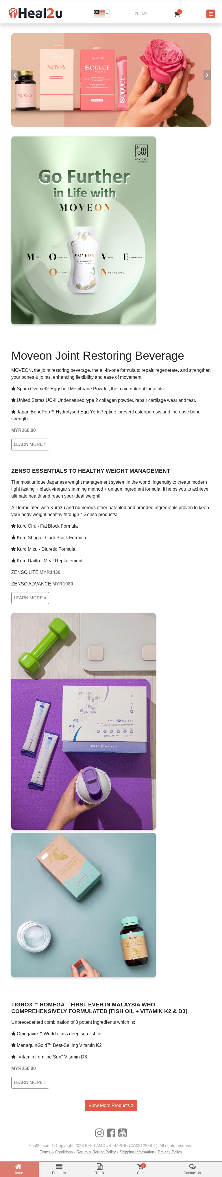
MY (144, 14)
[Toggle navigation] (210, 14)
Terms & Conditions (56, 1152)
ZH (137, 14)
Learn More (29, 444)
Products (59, 1173)
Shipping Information (137, 1152)
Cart (140, 1173)
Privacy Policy (170, 1152)
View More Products (109, 1105)
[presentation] (14, 75)
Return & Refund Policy (96, 1152)
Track (99, 1173)
